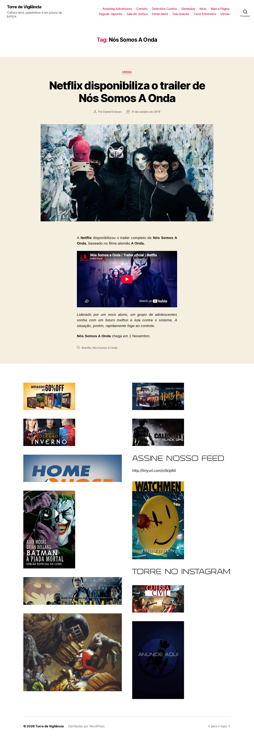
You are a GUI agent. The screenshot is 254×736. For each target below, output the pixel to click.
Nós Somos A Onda (105, 347)
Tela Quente (180, 14)
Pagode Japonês (110, 14)
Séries (127, 72)
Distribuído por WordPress (86, 726)
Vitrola (224, 14)
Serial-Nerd (160, 14)
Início (203, 9)
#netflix (86, 347)
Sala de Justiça (137, 14)
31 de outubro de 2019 (145, 111)
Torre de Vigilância (24, 7)
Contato (142, 9)
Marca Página (220, 9)
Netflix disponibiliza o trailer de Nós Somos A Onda (127, 92)
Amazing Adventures (117, 9)
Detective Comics (164, 9)
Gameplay (188, 9)
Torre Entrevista (204, 14)
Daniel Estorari (112, 111)
